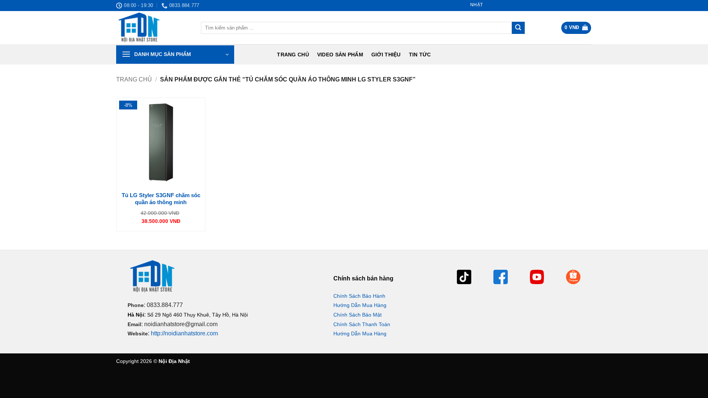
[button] (576, 28)
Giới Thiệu (386, 54)
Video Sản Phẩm (340, 54)
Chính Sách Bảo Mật (357, 315)
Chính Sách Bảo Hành (359, 296)
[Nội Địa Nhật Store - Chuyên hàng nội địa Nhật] (153, 27)
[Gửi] (518, 28)
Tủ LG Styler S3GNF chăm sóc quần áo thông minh (161, 199)
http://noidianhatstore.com (184, 333)
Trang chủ (293, 54)
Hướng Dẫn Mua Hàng (359, 305)
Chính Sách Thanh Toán (361, 324)
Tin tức (420, 54)
